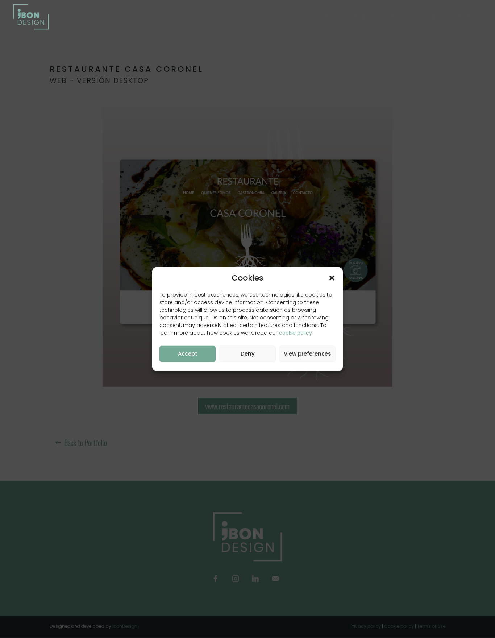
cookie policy (295, 332)
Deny (248, 353)
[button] (332, 278)
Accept (187, 353)
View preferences (307, 353)
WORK (398, 17)
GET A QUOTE (430, 17)
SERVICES (362, 17)
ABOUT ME (329, 17)
